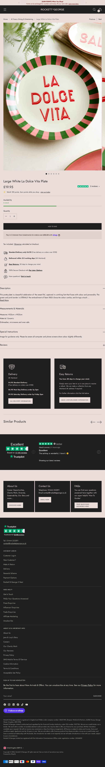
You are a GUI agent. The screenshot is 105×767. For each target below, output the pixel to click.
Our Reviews (8, 650)
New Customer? (9, 560)
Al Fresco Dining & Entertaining (22, 19)
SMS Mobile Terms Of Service (15, 659)
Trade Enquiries (9, 612)
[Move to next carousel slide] (99, 422)
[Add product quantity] (14, 216)
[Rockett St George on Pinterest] (18, 705)
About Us (6, 633)
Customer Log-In (9, 555)
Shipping (17, 244)
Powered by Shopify (9, 754)
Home (5, 19)
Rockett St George (21, 752)
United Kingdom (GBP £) (14, 748)
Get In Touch (8, 594)
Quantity (6, 211)
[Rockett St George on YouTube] (27, 705)
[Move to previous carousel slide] (93, 422)
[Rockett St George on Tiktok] (22, 705)
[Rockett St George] (52, 9)
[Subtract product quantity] (6, 216)
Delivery (6, 568)
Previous (92, 19)
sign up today (45, 192)
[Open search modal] (94, 9)
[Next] (86, 2)
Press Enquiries (9, 603)
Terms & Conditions (11, 668)
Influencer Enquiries (11, 607)
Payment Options (10, 577)
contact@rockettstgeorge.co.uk (14, 543)
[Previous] (19, 2)
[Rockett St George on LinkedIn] (13, 705)
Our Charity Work (10, 646)
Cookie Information (10, 664)
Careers (6, 641)
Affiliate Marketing (10, 616)
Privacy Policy (8, 655)
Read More (4, 300)
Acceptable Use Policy (11, 673)
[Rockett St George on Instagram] (9, 705)
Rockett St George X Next (13, 582)
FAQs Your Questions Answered (15, 598)
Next (100, 19)
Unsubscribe (8, 621)
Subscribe (97, 696)
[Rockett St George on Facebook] (5, 705)
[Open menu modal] (5, 9)
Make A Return (9, 564)
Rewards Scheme (10, 573)
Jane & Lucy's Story (10, 637)
